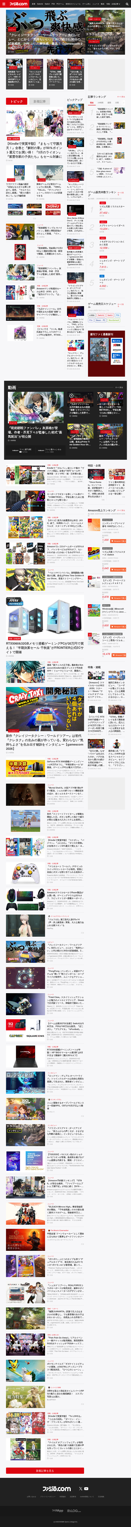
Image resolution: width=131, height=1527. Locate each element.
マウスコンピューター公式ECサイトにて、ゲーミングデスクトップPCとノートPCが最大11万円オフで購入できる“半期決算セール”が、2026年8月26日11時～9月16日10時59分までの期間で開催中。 (65, 772)
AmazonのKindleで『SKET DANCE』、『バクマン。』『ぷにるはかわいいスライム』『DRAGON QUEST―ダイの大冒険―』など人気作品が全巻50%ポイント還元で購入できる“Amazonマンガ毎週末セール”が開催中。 (65, 851)
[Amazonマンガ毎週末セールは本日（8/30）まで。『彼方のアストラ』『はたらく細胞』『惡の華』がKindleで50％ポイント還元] (20, 293)
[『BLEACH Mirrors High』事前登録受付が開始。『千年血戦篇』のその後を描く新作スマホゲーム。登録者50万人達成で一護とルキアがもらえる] (25, 1214)
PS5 (53, 4)
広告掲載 (101, 1496)
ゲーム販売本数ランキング (102, 194)
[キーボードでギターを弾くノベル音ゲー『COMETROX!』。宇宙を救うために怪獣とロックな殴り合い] (110, 399)
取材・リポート (94, 19)
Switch (47, 4)
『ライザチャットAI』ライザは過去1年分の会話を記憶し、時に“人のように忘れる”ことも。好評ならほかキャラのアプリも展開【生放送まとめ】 (75, 123)
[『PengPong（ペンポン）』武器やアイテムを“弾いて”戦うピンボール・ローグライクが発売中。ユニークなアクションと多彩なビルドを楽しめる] (25, 978)
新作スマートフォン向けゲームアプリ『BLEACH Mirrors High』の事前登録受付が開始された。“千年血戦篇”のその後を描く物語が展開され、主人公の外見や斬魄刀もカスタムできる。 (65, 1217)
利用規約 (63, 1496)
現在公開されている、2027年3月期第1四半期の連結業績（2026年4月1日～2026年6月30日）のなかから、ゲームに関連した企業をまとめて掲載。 (65, 1034)
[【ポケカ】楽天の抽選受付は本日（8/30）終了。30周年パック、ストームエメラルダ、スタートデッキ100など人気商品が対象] (119, 155)
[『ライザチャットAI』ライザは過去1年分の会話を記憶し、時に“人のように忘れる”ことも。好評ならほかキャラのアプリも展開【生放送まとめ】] (75, 108)
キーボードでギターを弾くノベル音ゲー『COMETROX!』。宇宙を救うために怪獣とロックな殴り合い (110, 408)
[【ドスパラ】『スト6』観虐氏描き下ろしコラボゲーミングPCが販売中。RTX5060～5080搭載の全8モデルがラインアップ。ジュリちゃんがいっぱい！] (20, 333)
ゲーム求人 (86, 4)
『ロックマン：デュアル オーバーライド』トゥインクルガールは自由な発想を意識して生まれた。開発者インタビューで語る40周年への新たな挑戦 (65, 1078)
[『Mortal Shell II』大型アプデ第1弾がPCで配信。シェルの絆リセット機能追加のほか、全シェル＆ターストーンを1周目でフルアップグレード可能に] (25, 795)
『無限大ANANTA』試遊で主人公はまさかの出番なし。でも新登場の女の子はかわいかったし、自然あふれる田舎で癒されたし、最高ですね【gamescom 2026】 (105, 25)
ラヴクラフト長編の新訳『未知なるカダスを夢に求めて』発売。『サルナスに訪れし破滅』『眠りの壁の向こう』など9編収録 (18, 190)
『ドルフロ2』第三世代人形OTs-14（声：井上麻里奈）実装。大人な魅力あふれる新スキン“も (65, 922)
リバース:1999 (56, 1387)
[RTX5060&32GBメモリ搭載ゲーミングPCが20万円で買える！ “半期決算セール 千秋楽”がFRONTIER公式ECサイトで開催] (45, 617)
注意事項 (73, 1496)
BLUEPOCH (51, 1399)
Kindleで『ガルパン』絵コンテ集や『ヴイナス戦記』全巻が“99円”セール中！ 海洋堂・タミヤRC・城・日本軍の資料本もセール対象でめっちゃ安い (65, 471)
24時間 (100, 102)
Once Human (98, 478)
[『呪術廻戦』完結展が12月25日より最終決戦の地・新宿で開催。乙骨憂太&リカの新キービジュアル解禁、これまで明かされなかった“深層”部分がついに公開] (20, 252)
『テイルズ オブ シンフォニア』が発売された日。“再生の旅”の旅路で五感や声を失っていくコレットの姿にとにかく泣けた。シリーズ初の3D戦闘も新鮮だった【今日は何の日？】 (65, 1445)
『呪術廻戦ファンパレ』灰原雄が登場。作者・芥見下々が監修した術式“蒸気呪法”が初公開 (49, 271)
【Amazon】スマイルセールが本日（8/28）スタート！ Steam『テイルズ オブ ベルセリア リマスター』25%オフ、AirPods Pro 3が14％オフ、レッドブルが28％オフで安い (96, 689)
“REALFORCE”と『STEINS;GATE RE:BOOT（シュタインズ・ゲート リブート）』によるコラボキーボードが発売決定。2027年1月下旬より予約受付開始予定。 (65, 1296)
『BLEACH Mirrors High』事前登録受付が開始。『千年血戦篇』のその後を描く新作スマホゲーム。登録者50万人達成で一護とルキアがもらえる (65, 1209)
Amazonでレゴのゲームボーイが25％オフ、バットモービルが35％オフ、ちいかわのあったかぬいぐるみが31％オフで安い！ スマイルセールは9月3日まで (65, 549)
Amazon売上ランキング (102, 510)
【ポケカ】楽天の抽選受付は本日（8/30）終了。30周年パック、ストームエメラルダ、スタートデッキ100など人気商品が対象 (104, 157)
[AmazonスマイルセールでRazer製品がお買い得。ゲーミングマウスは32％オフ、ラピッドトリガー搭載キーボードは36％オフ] (25, 899)
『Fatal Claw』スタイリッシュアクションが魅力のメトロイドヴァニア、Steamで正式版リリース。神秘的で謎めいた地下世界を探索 (65, 1000)
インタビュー (94, 41)
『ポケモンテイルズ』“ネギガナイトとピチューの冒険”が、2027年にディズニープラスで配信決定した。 (65, 1373)
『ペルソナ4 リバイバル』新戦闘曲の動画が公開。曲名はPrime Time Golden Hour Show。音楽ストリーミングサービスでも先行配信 (79, 440)
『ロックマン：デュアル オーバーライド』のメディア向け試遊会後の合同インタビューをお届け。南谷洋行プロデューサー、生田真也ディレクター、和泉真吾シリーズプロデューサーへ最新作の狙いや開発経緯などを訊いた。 (65, 1086)
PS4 (90, 320)
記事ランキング (97, 96)
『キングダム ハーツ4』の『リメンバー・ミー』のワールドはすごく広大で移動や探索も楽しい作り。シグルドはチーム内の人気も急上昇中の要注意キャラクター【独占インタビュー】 (75, 190)
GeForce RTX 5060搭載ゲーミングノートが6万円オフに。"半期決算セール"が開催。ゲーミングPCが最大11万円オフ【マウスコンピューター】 (65, 764)
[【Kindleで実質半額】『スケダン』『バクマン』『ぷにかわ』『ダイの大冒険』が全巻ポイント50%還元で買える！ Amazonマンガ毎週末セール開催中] (25, 847)
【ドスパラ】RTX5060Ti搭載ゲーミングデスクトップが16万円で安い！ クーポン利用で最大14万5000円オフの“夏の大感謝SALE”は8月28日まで (96, 724)
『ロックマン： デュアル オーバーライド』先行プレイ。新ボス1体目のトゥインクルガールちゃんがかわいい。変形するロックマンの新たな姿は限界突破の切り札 (75, 359)
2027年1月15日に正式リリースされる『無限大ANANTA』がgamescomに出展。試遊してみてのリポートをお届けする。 (65, 1322)
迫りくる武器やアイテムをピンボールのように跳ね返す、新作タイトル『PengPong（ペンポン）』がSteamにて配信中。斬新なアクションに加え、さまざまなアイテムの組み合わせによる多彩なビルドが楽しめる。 (65, 982)
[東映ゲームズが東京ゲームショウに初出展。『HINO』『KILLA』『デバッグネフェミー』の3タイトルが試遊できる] (49, 172)
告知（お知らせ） (54, 1335)
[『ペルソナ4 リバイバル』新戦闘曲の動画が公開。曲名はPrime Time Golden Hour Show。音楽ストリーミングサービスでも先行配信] (80, 431)
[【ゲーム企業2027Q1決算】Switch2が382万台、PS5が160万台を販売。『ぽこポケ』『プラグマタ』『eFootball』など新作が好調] (25, 1030)
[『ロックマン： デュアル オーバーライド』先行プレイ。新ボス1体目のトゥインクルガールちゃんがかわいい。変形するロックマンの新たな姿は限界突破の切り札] (75, 345)
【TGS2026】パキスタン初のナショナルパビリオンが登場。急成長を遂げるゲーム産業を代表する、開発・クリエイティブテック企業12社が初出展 (65, 1157)
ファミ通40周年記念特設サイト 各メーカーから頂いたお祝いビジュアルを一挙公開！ (116, 488)
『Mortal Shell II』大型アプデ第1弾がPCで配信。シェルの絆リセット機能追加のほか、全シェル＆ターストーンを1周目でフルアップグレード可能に (65, 790)
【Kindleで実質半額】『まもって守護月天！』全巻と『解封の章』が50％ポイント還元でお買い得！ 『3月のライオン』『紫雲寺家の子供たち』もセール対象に (34, 150)
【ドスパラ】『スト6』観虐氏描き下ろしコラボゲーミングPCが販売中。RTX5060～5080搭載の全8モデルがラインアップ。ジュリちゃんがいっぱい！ (50, 332)
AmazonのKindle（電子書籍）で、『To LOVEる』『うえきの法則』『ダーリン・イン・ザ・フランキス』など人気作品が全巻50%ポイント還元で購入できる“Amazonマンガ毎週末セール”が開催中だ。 (65, 1427)
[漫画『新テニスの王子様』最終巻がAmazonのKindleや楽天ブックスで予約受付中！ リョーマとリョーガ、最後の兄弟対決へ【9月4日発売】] (25, 672)
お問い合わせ (31, 1496)
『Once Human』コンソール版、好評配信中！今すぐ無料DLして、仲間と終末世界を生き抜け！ (96, 489)
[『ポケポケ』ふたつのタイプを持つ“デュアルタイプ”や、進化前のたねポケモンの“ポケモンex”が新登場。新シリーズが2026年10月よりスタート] (25, 1266)
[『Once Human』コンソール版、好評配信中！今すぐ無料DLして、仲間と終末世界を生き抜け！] (96, 473)
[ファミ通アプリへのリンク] (57, 1510)
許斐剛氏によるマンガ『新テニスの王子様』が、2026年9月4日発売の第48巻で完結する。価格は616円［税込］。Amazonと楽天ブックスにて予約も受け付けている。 (65, 676)
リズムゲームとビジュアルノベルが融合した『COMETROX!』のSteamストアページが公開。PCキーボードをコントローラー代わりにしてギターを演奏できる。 (65, 505)
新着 (33, 4)
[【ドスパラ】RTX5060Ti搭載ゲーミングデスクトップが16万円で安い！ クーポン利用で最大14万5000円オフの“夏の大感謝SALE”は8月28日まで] (96, 709)
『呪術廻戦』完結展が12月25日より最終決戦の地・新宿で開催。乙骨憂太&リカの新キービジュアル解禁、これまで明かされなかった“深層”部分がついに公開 (50, 251)
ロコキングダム (56, 1099)
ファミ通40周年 (119, 478)
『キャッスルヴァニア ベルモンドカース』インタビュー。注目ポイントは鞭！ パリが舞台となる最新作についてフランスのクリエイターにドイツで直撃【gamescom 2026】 (35, 76)
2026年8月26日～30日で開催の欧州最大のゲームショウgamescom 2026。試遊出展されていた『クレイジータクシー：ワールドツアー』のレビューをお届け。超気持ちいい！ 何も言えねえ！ (65, 956)
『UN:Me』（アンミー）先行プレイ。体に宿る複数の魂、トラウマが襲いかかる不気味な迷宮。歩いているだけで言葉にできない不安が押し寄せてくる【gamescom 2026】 (75, 157)
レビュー (12, 29)
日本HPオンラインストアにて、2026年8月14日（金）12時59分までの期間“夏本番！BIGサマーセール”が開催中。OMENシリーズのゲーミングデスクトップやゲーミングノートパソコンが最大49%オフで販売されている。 (65, 1060)
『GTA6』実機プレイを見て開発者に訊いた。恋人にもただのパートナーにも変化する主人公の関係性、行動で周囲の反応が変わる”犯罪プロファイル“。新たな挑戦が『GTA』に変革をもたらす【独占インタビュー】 (55, 76)
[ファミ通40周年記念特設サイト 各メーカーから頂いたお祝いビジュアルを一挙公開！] (116, 473)
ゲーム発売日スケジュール (102, 305)
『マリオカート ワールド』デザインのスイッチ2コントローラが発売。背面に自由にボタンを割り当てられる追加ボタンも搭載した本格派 (65, 869)
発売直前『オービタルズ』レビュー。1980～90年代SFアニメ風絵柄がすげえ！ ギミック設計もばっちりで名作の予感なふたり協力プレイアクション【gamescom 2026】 (14, 76)
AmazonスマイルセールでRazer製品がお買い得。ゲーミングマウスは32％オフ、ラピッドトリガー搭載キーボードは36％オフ (65, 895)
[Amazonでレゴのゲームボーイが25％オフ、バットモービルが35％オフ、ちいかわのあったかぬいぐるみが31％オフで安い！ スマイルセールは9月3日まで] (25, 553)
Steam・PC (100, 320)
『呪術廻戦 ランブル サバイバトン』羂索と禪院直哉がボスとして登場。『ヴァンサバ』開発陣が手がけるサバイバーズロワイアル (49, 230)
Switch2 (40, 4)
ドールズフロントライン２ (60, 916)
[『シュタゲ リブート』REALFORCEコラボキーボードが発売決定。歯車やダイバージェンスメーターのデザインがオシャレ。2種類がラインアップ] (25, 1292)
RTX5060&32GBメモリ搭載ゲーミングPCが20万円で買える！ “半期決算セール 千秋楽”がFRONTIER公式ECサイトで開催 (45, 647)
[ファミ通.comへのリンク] (18, 3)
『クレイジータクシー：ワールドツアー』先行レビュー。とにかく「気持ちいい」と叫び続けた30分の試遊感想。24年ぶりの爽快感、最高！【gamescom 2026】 (45, 41)
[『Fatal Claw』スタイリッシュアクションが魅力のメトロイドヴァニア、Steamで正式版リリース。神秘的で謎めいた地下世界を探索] (25, 1004)
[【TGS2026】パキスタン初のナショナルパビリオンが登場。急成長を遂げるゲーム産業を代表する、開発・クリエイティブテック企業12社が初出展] (25, 1161)
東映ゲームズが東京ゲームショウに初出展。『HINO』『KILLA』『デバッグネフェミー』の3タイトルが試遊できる (49, 190)
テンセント (51, 1111)
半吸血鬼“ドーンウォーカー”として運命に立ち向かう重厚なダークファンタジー (65, 1235)
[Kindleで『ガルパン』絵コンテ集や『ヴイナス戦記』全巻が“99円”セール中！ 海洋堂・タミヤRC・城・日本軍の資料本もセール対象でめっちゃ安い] (25, 475)
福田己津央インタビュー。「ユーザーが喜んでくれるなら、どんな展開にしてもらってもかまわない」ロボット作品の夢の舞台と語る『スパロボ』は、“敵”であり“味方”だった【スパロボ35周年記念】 (116, 689)
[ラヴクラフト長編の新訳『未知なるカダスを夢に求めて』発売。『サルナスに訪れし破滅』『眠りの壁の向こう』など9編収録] (19, 172)
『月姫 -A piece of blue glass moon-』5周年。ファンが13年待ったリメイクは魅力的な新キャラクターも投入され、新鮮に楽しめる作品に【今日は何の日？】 (104, 172)
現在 (92, 102)
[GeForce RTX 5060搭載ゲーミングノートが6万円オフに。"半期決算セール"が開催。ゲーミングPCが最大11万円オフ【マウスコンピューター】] (25, 769)
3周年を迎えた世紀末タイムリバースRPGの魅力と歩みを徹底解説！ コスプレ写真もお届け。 (65, 1393)
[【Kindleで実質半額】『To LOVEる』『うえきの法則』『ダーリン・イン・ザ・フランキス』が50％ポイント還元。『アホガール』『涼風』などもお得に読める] (25, 1423)
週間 (109, 102)
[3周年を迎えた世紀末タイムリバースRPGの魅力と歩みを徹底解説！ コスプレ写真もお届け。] (25, 1397)
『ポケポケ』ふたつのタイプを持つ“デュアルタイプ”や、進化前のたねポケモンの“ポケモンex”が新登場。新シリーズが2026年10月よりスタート (65, 1262)
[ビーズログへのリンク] (74, 1510)
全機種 (92, 315)
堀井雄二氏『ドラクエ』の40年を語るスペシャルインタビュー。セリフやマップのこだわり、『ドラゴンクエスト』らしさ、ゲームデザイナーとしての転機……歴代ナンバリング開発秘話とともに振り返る (116, 758)
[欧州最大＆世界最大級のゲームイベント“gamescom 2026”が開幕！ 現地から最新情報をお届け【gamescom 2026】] (75, 243)
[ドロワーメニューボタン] (4, 4)
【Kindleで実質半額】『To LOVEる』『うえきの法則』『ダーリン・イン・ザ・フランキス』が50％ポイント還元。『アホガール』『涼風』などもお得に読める (65, 1419)
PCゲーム (60, 4)
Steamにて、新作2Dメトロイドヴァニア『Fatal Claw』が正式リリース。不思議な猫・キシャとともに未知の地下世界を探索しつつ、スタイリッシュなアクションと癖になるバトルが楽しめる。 (65, 1008)
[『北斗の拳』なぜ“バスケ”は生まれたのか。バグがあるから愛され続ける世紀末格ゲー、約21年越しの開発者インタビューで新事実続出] (75, 63)
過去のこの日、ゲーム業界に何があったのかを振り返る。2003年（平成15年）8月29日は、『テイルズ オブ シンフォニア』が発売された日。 (65, 1453)
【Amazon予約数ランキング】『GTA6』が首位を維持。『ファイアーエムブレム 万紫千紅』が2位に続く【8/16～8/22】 (65, 1183)
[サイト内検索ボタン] (127, 4)
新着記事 (40, 101)
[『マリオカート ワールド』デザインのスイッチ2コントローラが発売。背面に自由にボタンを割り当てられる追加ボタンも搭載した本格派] (25, 873)
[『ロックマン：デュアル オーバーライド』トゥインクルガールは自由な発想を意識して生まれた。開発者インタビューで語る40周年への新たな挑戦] (25, 1083)
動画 (102, 4)
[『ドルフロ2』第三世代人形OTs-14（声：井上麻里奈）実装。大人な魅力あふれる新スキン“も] (25, 926)
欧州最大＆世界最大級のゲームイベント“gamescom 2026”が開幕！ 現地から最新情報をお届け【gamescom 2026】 (75, 258)
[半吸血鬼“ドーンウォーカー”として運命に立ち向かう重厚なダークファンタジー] (25, 1240)
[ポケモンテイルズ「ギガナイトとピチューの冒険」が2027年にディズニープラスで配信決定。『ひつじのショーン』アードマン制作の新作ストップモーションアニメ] (25, 1371)
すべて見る (121, 97)
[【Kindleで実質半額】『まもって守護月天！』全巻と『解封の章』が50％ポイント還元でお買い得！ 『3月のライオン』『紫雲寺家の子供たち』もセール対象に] (34, 123)
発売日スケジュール (73, 4)
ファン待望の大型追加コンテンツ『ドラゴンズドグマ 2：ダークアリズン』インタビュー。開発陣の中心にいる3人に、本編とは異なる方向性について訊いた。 (65, 1139)
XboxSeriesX (114, 320)
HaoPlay (50, 928)
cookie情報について (87, 1496)
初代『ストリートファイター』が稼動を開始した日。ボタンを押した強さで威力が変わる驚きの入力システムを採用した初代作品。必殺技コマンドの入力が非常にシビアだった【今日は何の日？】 (65, 816)
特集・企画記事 (112, 4)
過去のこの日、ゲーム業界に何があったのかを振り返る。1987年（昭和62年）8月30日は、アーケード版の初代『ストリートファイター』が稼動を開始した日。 (65, 825)
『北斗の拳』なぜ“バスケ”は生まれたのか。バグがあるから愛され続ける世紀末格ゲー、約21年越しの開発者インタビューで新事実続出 (75, 76)
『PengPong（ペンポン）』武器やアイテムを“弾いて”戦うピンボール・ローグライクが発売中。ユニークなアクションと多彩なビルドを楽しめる (65, 974)
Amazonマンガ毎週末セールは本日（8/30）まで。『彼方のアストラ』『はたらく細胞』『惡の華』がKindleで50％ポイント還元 (49, 291)
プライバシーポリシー (48, 1496)
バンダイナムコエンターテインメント (60, 1239)
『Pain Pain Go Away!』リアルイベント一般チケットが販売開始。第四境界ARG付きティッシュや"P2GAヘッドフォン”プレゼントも (65, 1340)
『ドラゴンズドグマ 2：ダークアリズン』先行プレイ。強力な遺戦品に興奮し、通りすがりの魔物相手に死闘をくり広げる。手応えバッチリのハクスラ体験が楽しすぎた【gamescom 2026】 (75, 292)
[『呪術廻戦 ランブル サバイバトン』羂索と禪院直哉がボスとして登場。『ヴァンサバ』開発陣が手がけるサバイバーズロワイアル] (20, 232)
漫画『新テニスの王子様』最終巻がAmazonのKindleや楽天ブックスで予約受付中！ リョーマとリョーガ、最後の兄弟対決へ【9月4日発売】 (65, 667)
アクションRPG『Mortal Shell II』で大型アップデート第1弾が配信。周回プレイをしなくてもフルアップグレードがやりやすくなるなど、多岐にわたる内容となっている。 (65, 798)
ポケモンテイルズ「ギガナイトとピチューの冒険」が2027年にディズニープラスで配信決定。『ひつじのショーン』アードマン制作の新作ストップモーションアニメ (65, 1366)
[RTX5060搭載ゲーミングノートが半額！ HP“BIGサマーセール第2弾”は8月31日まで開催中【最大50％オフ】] (25, 1057)
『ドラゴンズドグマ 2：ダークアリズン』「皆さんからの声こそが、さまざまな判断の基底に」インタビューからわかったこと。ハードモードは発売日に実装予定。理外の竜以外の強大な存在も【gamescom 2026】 (104, 47)
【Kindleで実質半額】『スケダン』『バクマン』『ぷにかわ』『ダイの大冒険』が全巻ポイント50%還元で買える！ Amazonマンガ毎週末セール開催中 (65, 843)
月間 (117, 102)
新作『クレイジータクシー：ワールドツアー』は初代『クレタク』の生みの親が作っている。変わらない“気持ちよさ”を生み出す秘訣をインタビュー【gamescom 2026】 (110, 440)
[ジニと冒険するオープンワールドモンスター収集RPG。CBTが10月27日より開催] (25, 1109)
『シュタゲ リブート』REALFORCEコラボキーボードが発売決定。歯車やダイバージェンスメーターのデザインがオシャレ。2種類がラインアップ (65, 1288)
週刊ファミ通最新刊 (101, 334)
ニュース (95, 4)
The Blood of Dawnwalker (60, 1230)
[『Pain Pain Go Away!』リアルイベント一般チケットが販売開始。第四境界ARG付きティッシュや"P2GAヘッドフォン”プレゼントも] (25, 1345)
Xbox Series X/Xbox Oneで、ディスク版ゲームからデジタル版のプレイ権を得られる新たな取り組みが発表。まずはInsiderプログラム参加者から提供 (75, 224)
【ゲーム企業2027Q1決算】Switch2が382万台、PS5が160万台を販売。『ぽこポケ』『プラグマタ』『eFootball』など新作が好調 (65, 1026)
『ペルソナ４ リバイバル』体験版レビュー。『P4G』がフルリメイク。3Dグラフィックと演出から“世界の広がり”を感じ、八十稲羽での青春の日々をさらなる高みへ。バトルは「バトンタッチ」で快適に (75, 325)
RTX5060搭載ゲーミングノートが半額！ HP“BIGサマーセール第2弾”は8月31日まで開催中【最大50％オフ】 (65, 1052)
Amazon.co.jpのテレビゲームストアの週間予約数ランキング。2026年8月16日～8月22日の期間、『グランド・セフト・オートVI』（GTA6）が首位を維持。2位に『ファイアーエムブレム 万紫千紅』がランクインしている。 (65, 1191)
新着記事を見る (45, 1470)
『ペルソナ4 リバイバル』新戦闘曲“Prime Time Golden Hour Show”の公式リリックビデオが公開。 (65, 582)
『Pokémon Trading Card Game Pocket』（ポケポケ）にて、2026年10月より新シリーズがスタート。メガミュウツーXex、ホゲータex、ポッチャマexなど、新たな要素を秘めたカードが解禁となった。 (65, 1270)
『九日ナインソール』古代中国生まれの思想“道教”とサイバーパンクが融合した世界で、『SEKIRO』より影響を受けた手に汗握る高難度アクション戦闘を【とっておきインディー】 (50, 311)
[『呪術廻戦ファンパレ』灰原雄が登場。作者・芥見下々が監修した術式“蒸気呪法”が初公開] (20, 272)
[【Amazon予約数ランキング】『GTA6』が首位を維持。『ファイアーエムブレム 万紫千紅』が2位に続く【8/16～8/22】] (25, 1187)
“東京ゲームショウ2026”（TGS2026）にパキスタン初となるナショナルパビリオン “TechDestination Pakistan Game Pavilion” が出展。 (65, 1165)
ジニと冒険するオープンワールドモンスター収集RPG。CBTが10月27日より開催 (65, 1105)
